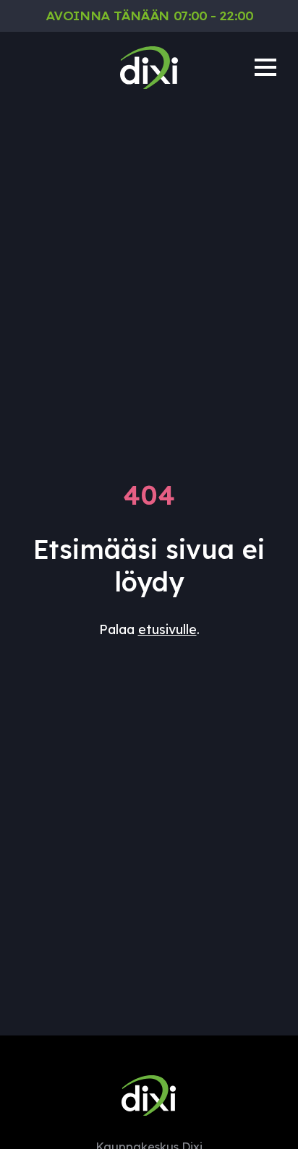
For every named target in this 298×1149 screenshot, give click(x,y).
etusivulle (167, 629)
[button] (265, 67)
